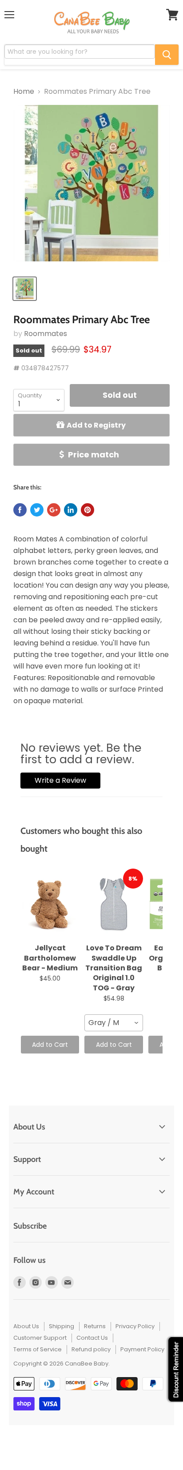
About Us (26, 1326)
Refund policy (91, 1349)
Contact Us (92, 1338)
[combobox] (113, 1022)
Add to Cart (50, 1044)
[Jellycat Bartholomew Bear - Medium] (50, 904)
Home (23, 91)
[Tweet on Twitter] (37, 510)
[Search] (167, 54)
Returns (95, 1326)
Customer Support (40, 1338)
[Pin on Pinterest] (87, 510)
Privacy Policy (135, 1326)
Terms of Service (37, 1349)
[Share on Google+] (53, 510)
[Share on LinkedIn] (70, 510)
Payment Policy (142, 1349)
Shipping (61, 1326)
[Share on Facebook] (20, 510)
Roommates (45, 333)
